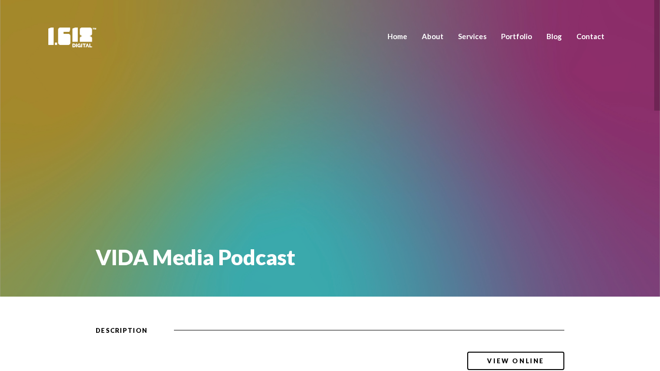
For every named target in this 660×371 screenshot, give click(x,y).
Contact (590, 36)
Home (397, 36)
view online (516, 361)
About (433, 36)
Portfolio (516, 36)
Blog (554, 36)
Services (472, 36)
